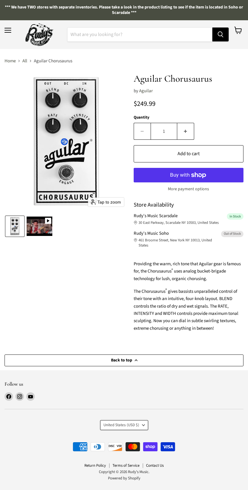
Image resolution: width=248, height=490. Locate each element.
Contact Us (155, 465)
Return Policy (95, 465)
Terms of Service (126, 465)
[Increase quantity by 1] (185, 131)
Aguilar (146, 91)
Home (10, 61)
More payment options (188, 189)
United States (121, 425)
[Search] (220, 34)
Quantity (141, 117)
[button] (14, 226)
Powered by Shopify (124, 478)
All (24, 61)
